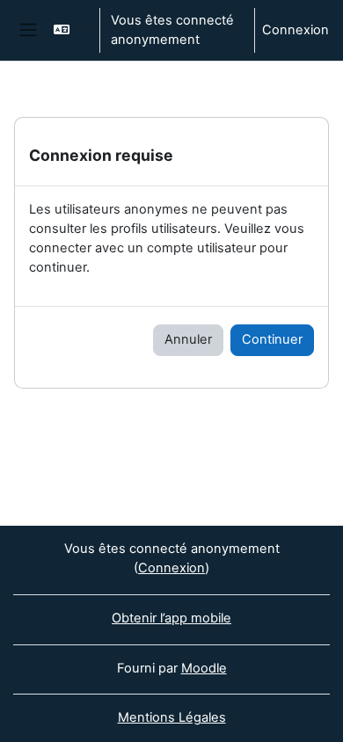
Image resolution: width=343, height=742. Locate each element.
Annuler (188, 339)
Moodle (204, 668)
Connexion (295, 30)
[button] (69, 30)
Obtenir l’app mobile (171, 618)
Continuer (272, 339)
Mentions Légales (172, 717)
